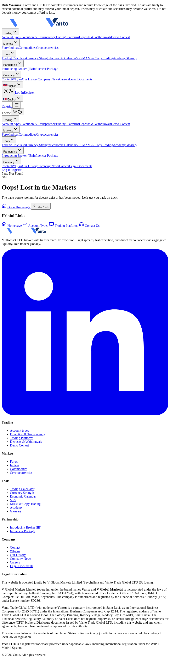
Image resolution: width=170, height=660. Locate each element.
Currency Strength (38, 145)
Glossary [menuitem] (131, 58)
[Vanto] (39, 26)
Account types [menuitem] (11, 37)
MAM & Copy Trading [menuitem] (97, 58)
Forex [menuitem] (5, 47)
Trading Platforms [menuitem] (67, 37)
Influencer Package (45, 155)
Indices (14, 134)
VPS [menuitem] (79, 58)
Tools (6, 54)
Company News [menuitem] (48, 79)
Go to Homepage (18, 207)
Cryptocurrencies (47, 134)
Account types (11, 124)
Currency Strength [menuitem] (38, 58)
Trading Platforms (67, 124)
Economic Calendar (63, 145)
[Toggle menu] (16, 105)
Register (29, 92)
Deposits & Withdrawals (95, 124)
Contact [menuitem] (7, 79)
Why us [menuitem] (17, 79)
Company (9, 75)
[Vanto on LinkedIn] (85, 414)
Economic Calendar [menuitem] (63, 58)
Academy (119, 145)
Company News (48, 166)
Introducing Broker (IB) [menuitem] (17, 68)
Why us (17, 166)
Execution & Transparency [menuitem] (38, 37)
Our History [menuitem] (30, 79)
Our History (30, 166)
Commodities (27, 134)
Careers (64, 166)
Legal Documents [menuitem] (80, 79)
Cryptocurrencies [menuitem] (47, 47)
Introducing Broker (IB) (17, 155)
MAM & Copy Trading (97, 145)
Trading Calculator (14, 145)
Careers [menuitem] (64, 79)
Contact (7, 166)
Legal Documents (80, 166)
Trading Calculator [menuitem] (14, 58)
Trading (7, 33)
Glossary (131, 145)
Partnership (10, 64)
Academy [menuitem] (119, 58)
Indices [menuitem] (14, 47)
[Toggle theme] (8, 91)
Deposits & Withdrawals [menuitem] (95, 37)
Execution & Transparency (38, 124)
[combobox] (12, 84)
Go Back (43, 207)
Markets (8, 43)
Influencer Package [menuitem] (45, 68)
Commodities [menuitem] (27, 47)
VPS (79, 145)
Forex (5, 134)
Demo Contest (120, 124)
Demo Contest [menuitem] (120, 37)
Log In (19, 92)
